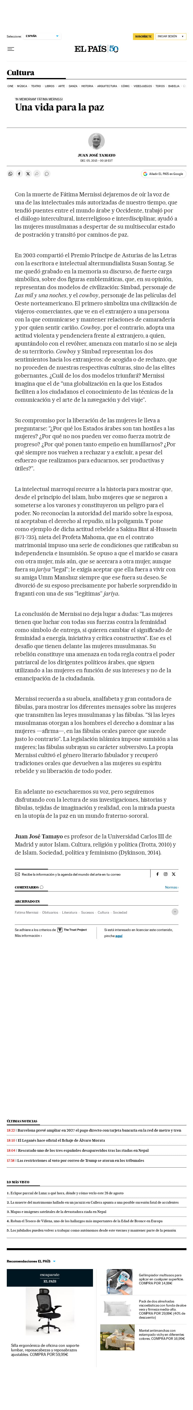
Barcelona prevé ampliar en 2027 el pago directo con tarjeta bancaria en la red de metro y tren (99, 1130)
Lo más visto (18, 1182)
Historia (87, 86)
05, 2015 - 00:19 (96, 160)
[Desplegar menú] (11, 49)
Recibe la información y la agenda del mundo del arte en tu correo (71, 874)
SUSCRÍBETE (143, 36)
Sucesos (87, 912)
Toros (160, 86)
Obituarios (50, 912)
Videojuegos (143, 86)
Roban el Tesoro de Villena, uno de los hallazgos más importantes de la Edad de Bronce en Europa (87, 1221)
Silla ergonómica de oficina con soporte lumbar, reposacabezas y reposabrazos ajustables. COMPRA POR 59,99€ (45, 1350)
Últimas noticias (22, 1121)
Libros (50, 86)
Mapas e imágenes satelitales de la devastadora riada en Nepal (58, 1212)
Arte (61, 86)
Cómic (125, 86)
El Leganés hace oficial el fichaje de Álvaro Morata (61, 1140)
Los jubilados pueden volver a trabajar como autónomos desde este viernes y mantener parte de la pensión (93, 1230)
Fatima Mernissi (26, 912)
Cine (10, 86)
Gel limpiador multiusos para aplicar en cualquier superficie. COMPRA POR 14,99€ (161, 1279)
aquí (118, 936)
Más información (27, 936)
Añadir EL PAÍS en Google (166, 174)
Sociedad (120, 912)
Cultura (20, 73)
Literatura (69, 912)
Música (22, 86)
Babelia (173, 86)
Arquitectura (107, 86)
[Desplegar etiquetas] (175, 911)
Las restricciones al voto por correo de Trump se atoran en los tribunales (80, 1160)
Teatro (36, 86)
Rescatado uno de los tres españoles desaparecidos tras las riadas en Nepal (83, 1150)
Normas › (171, 887)
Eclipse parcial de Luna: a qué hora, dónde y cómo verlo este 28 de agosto (67, 1193)
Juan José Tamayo (96, 155)
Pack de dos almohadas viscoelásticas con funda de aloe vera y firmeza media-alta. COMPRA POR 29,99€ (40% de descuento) (162, 1309)
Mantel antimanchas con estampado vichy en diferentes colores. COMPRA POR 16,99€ (162, 1334)
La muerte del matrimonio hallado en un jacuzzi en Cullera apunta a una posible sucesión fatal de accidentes (95, 1202)
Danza (73, 86)
